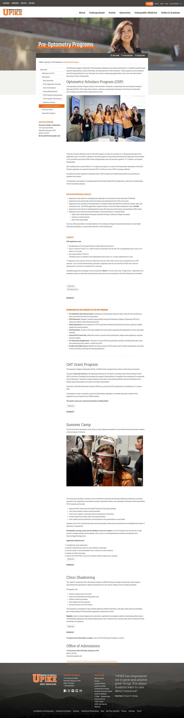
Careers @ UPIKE (100, 686)
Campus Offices (99, 683)
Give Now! (31, 3)
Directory (76, 711)
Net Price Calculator (112, 711)
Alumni (157, 3)
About (82, 12)
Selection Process (49, 102)
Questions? (70, 298)
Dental (112, 12)
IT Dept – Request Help (102, 696)
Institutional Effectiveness (90, 711)
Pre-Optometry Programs (51, 106)
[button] (181, 3)
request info (141, 55)
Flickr (81, 693)
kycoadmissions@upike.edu (50, 136)
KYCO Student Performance (52, 99)
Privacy (124, 711)
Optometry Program (48, 113)
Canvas (96, 681)
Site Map (132, 711)
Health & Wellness (100, 694)
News (166, 3)
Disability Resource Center (103, 691)
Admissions (15, 3)
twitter (73, 693)
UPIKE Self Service (100, 704)
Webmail (97, 707)
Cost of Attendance (49, 88)
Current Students (174, 3)
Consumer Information (63, 711)
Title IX (139, 711)
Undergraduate (97, 12)
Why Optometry (48, 80)
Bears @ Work (99, 678)
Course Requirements (50, 91)
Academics (6, 3)
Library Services (99, 699)
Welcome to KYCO (48, 73)
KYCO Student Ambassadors (52, 95)
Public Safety (98, 702)
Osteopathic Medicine (146, 12)
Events (162, 3)
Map (102, 711)
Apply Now (149, 3)
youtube (78, 693)
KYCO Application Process (52, 84)
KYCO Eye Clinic (47, 110)
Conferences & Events (101, 689)
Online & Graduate (170, 12)
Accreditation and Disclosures (44, 711)
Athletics (23, 3)
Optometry (125, 12)
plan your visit (128, 55)
